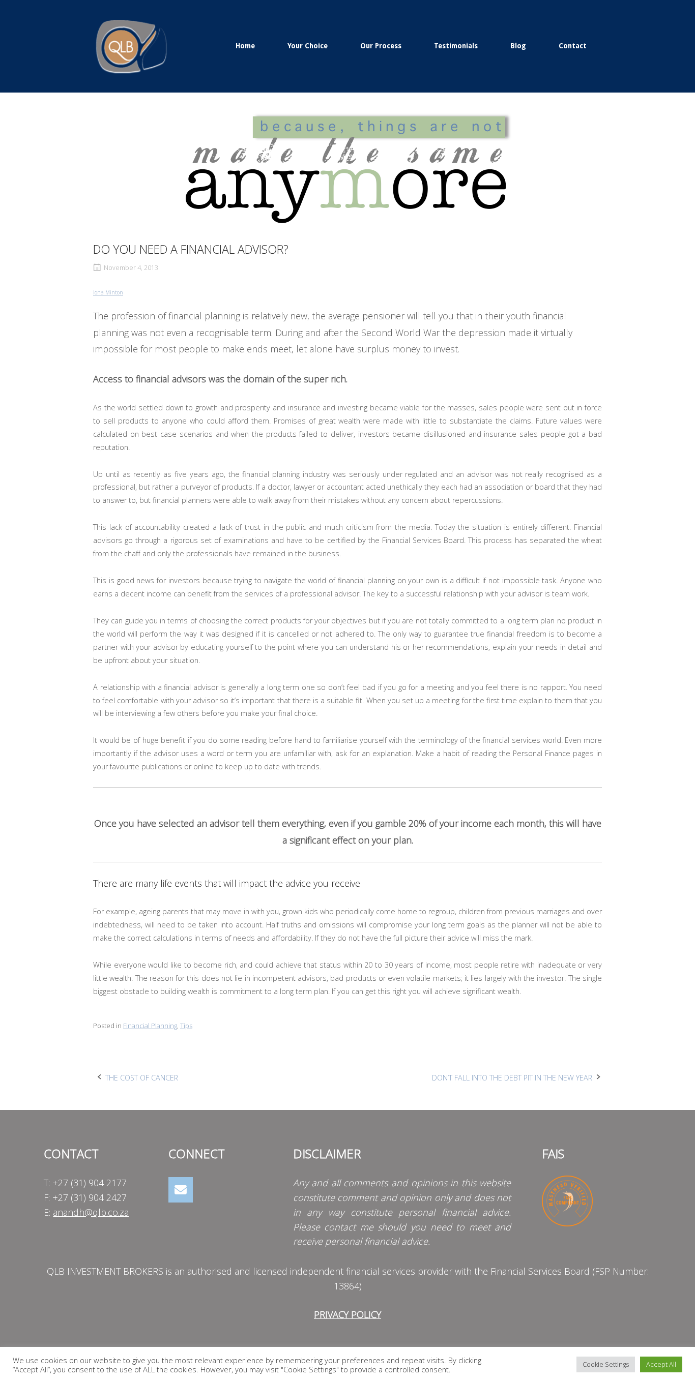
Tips (186, 1025)
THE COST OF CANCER (141, 1078)
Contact (573, 46)
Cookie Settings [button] (606, 1364)
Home (245, 46)
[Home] (131, 45)
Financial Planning (150, 1025)
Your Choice (307, 46)
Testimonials (456, 46)
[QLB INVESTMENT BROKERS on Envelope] (180, 1190)
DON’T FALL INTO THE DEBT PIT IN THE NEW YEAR (512, 1078)
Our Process (380, 46)
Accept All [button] (661, 1364)
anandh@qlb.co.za (91, 1212)
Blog (518, 46)
